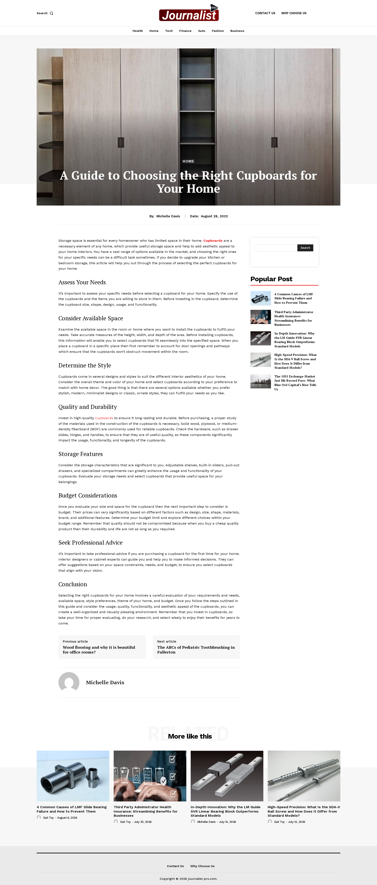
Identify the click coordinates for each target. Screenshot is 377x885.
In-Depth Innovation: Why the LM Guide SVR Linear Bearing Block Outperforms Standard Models (294, 339)
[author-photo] (39, 817)
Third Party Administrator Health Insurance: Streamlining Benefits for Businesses (293, 318)
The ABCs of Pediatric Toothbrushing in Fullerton (196, 650)
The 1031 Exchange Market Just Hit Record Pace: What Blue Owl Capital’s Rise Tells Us (295, 382)
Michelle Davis (168, 216)
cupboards (104, 418)
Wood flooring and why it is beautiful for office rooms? (99, 650)
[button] (46, 13)
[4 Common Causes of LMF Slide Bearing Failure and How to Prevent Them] (260, 298)
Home (188, 161)
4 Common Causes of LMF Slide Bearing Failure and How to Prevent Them (293, 298)
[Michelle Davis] (68, 682)
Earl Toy (48, 817)
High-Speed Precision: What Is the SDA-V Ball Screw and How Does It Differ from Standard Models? (295, 361)
